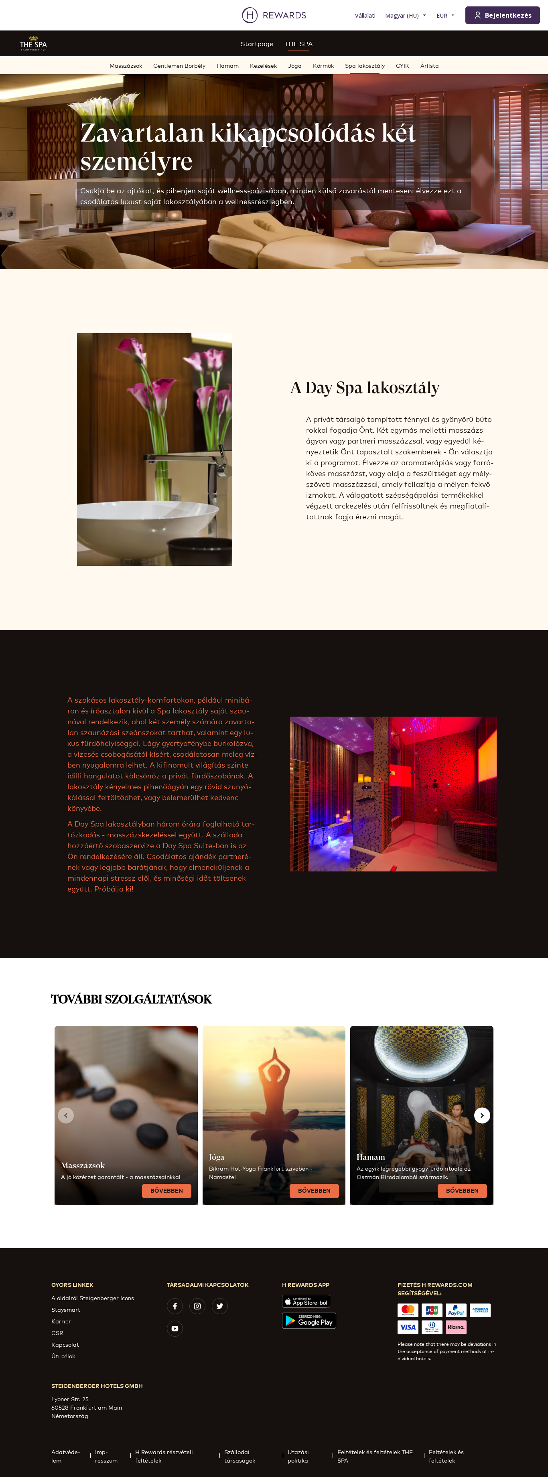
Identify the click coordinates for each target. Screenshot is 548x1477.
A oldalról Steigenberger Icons (92, 1297)
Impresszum (106, 1456)
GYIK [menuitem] (402, 65)
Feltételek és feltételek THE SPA (375, 1456)
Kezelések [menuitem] (263, 65)
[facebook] (175, 1306)
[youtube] (175, 1329)
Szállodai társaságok (239, 1456)
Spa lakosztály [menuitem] (365, 65)
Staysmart (65, 1309)
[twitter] (220, 1306)
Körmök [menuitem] (323, 65)
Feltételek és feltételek (446, 1456)
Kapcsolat (65, 1344)
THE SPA (298, 43)
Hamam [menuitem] (228, 65)
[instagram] (197, 1306)
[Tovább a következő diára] (482, 1115)
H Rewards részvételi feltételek (164, 1456)
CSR (57, 1332)
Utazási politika (298, 1456)
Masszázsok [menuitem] (126, 65)
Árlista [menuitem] (429, 65)
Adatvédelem (65, 1456)
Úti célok (63, 1355)
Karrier (61, 1321)
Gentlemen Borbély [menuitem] (179, 65)
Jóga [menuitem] (295, 65)
